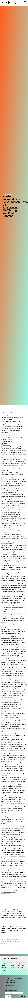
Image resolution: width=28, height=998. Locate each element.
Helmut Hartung (7, 412)
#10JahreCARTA (10, 985)
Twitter (17, 930)
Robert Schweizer (22, 941)
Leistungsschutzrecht (6, 941)
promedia (19, 917)
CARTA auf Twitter (10, 982)
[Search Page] (19, 997)
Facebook (3, 932)
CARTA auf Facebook (11, 980)
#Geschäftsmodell (7, 194)
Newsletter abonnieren (11, 990)
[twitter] (22, 997)
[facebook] (25, 997)
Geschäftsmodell (9, 939)
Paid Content (15, 941)
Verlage (3, 943)
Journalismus (16, 939)
